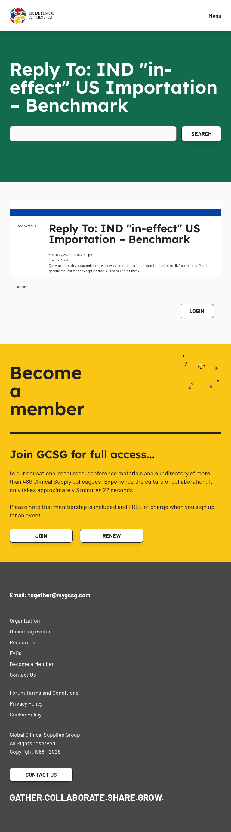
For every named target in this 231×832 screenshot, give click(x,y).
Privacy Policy (26, 703)
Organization (25, 620)
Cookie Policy (26, 714)
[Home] (32, 15)
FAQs (15, 653)
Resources (22, 642)
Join (41, 535)
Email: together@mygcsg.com (50, 595)
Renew (112, 535)
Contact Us (23, 674)
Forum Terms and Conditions (44, 692)
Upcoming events (31, 631)
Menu (214, 15)
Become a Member (32, 663)
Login (196, 311)
